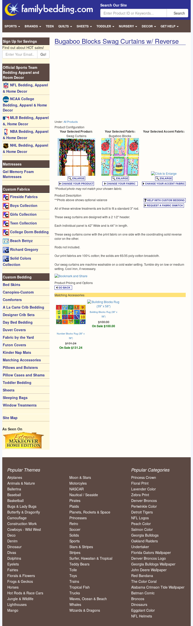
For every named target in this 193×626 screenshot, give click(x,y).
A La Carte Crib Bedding (23, 307)
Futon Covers (14, 344)
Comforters (12, 299)
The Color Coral (144, 581)
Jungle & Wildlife (20, 598)
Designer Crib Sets (19, 314)
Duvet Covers (14, 329)
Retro (73, 523)
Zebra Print (140, 494)
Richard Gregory (23, 249)
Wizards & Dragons (84, 610)
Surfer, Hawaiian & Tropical (90, 558)
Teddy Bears (79, 563)
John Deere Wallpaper (149, 569)
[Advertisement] (97, 82)
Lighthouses (17, 604)
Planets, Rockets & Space (89, 512)
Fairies (12, 569)
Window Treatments (20, 405)
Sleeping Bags (15, 397)
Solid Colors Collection (17, 261)
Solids (74, 535)
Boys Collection (23, 205)
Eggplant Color (143, 610)
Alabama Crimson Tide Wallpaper (157, 587)
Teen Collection (23, 222)
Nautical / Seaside (83, 494)
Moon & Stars (80, 477)
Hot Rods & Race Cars (25, 592)
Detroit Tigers (142, 512)
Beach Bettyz (21, 240)
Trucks (74, 592)
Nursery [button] (127, 26)
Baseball (14, 494)
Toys (73, 575)
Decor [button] (148, 26)
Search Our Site (113, 5)
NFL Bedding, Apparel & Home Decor (25, 88)
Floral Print (140, 483)
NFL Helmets (141, 615)
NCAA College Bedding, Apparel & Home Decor (25, 104)
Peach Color (141, 523)
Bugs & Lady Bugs (21, 506)
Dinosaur (14, 546)
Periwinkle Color (144, 506)
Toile (73, 569)
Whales (75, 604)
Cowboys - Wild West (24, 529)
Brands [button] (32, 26)
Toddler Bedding (17, 382)
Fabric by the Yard (18, 337)
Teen (50, 26)
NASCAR (76, 488)
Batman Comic (143, 592)
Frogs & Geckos (20, 581)
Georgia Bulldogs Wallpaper (153, 563)
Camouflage (17, 517)
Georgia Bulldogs (145, 535)
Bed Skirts (11, 284)
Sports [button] (11, 26)
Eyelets (13, 563)
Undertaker (140, 546)
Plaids (74, 506)
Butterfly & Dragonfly (23, 512)
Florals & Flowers (21, 575)
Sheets (9, 389)
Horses (13, 587)
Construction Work (22, 523)
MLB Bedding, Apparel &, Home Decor (26, 120)
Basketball (15, 500)
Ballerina (14, 488)
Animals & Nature (21, 483)
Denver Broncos (144, 500)
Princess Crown (143, 477)
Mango (12, 610)
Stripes (74, 552)
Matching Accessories (22, 359)
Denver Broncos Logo (148, 558)
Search (179, 13)
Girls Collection (23, 214)
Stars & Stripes (81, 546)
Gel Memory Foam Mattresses (18, 174)
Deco (11, 535)
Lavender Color (143, 488)
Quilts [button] (64, 26)
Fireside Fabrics (23, 196)
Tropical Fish (79, 587)
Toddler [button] (104, 26)
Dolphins (14, 558)
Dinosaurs (139, 604)
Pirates (74, 500)
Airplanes (14, 477)
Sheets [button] (83, 26)
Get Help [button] (168, 26)
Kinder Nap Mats (17, 352)
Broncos (137, 598)
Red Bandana (142, 575)
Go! (43, 54)
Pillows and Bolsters (20, 367)
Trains (74, 581)
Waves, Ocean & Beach (88, 598)
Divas (11, 552)
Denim (12, 540)
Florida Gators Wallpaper (151, 552)
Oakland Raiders (144, 540)
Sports (74, 540)
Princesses (78, 517)
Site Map (10, 417)
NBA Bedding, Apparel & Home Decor (26, 134)
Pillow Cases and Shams (24, 374)
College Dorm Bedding (29, 231)
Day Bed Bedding (18, 322)
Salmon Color (142, 529)
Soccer (74, 529)
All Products (71, 122)
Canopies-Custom (18, 292)
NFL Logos (140, 517)
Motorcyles (78, 483)
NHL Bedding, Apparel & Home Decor (25, 148)
